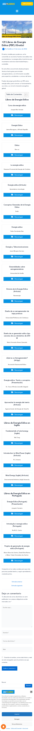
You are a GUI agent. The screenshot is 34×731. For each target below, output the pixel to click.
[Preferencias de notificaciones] (3, 726)
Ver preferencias (17, 724)
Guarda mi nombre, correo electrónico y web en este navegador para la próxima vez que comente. (17, 660)
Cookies (8, 728)
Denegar (17, 719)
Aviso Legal (25, 728)
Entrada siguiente (17, 585)
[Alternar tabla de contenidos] (25, 94)
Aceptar (17, 714)
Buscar (4, 682)
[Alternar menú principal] (17, 11)
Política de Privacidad (16, 728)
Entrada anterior (17, 582)
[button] (31, 692)
